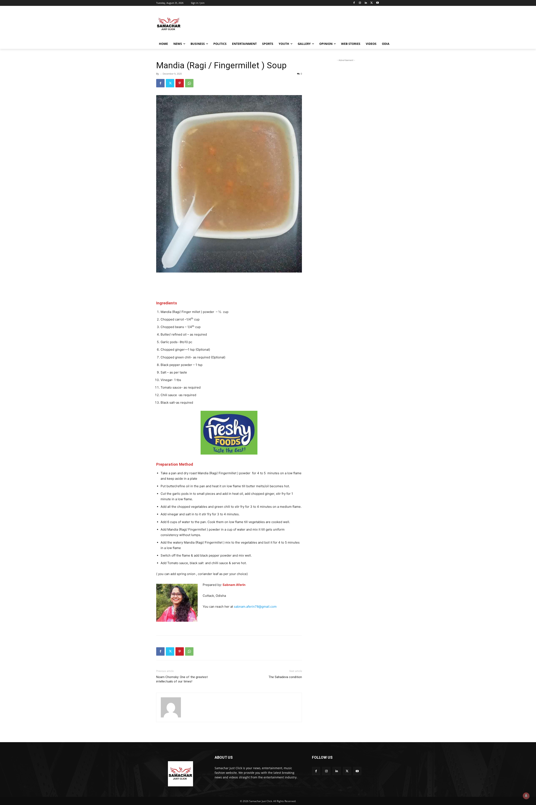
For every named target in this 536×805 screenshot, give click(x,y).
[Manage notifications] (526, 795)
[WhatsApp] (189, 83)
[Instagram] (360, 3)
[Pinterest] (179, 83)
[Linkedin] (365, 3)
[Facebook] (354, 3)
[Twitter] (371, 3)
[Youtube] (377, 3)
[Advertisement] (299, 23)
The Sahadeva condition (285, 677)
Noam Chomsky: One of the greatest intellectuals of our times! (182, 679)
